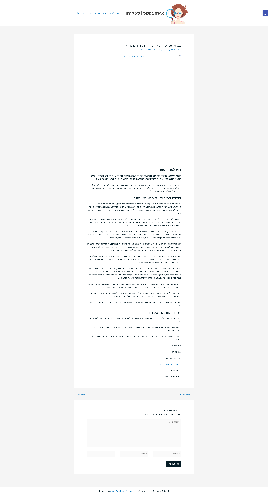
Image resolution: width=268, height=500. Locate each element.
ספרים (153, 50)
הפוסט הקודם (186, 394)
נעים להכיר (114, 13)
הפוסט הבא (80, 394)
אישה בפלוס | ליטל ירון (145, 13)
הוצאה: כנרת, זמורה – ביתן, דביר (168, 364)
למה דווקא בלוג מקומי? (96, 13)
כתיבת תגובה (176, 50)
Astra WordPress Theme (121, 491)
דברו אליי (80, 13)
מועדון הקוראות (163, 50)
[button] (265, 13)
